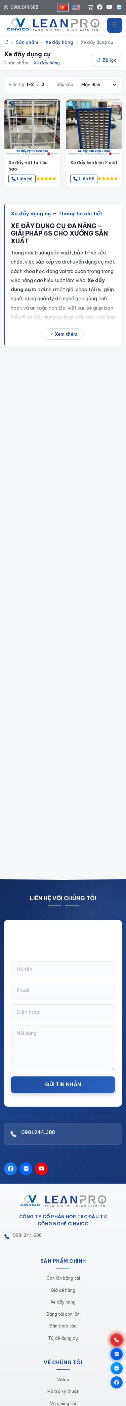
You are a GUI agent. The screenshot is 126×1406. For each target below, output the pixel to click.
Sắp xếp (64, 84)
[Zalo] (119, 7)
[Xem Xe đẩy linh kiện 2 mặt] (94, 127)
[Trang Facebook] (117, 1382)
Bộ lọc (109, 60)
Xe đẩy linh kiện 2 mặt (94, 162)
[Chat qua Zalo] (117, 1354)
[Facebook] (99, 7)
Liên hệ (24, 178)
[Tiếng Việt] (63, 7)
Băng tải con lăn (63, 1314)
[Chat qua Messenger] (117, 1368)
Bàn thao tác (63, 1325)
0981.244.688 (23, 7)
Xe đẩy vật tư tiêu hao (27, 166)
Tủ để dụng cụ (63, 1338)
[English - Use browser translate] (76, 7)
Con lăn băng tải (63, 1278)
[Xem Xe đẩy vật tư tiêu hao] (32, 127)
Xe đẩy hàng (47, 62)
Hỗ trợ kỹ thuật (63, 1391)
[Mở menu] (114, 25)
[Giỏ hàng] (90, 7)
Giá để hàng (63, 1290)
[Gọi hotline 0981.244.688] (117, 1340)
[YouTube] (109, 7)
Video (63, 1379)
